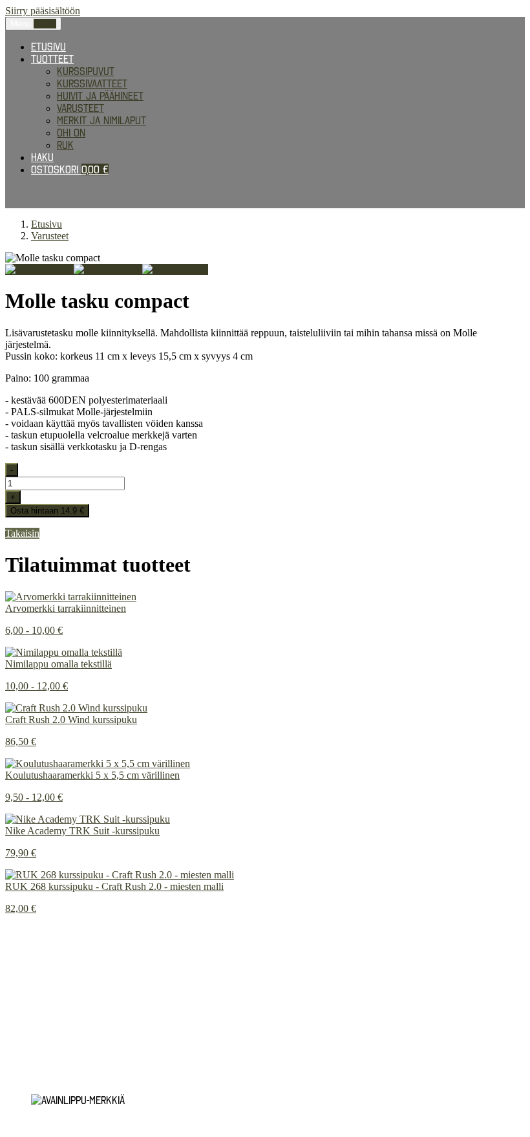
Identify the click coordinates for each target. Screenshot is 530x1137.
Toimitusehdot (38, 1043)
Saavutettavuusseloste (61, 1055)
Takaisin (22, 533)
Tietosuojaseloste (49, 964)
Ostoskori (70, 169)
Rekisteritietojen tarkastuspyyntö (87, 976)
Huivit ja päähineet (100, 96)
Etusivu (48, 46)
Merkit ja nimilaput (101, 120)
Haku (42, 157)
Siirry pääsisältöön (42, 10)
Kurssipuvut (85, 71)
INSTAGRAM (28, 942)
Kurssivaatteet (92, 83)
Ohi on (71, 132)
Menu (33, 23)
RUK (65, 145)
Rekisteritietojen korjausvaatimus (86, 987)
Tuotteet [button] (52, 59)
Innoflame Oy (71, 1009)
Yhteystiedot (36, 1078)
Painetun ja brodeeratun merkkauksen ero (105, 931)
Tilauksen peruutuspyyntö (68, 1066)
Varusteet (80, 108)
